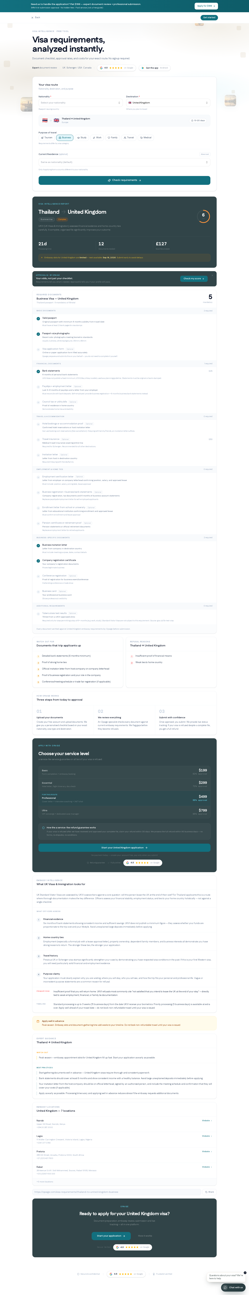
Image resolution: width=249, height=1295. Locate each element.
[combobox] (81, 103)
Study (83, 137)
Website (206, 1120)
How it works (145, 1236)
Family (114, 137)
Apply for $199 (204, 5)
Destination (133, 96)
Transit (130, 137)
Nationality (45, 96)
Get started (209, 17)
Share (211, 1192)
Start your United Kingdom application (122, 847)
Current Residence (53, 154)
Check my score (192, 278)
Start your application (109, 1236)
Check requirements (124, 180)
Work (98, 137)
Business (66, 137)
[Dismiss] (245, 1272)
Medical (147, 137)
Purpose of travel (48, 132)
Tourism (48, 137)
